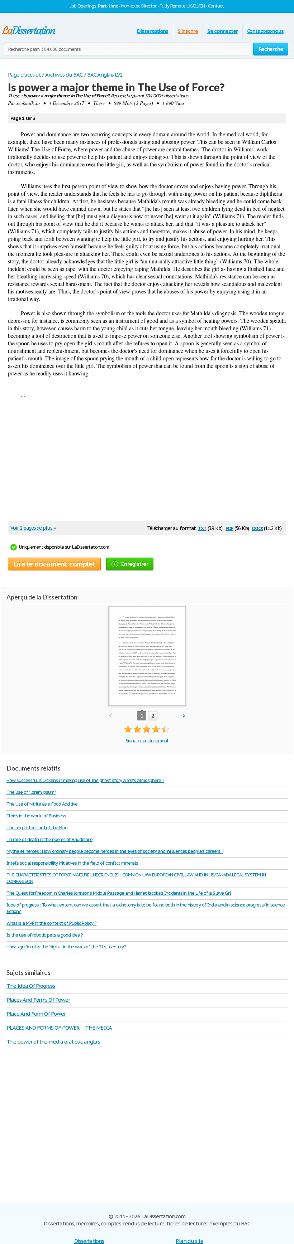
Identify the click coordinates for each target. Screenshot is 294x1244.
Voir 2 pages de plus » (33, 528)
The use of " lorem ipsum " (31, 792)
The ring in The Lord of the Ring (36, 828)
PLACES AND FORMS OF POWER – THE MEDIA (59, 1027)
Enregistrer (134, 563)
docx (257, 528)
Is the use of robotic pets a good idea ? (44, 935)
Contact (216, 6)
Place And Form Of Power (36, 1013)
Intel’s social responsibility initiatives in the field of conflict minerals (72, 863)
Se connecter (222, 31)
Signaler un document (147, 741)
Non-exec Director (138, 6)
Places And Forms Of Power (38, 999)
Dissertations (152, 31)
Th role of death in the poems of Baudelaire (49, 839)
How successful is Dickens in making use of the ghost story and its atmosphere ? (85, 780)
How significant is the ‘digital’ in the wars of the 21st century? (66, 947)
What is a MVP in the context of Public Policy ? (51, 923)
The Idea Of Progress (30, 985)
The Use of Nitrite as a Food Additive (41, 804)
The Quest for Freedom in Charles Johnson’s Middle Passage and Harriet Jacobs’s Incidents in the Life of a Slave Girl (118, 893)
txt (202, 528)
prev (110, 716)
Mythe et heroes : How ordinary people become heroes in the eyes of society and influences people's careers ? (114, 851)
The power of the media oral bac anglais (53, 1041)
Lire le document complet (54, 564)
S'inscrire (187, 31)
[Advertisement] (143, 462)
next (184, 716)
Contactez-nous (265, 31)
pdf (229, 528)
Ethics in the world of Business (36, 816)
